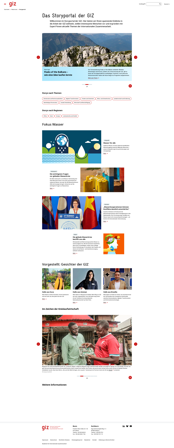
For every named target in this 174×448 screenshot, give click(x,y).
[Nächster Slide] (135, 57)
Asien (51, 116)
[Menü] (5, 4)
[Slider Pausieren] (130, 86)
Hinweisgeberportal (77, 440)
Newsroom (14, 9)
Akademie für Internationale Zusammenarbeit (54, 443)
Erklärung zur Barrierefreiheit (106, 440)
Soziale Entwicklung (66, 102)
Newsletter (87, 440)
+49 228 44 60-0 (81, 432)
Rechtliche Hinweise (64, 440)
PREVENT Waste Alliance (73, 367)
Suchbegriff (142, 4)
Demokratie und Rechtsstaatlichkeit (53, 98)
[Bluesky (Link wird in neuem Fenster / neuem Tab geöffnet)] (127, 427)
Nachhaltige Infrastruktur (50, 102)
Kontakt (94, 440)
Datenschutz (53, 440)
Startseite (6, 9)
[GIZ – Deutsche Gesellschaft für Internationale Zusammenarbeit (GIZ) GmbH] (12, 4)
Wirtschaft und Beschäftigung (82, 102)
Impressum (45, 440)
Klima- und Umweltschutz (104, 98)
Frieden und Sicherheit (88, 98)
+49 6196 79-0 (99, 432)
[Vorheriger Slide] (38, 57)
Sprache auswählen (167, 4)
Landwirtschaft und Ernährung (122, 98)
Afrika (45, 116)
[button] (83, 84)
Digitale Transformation (72, 98)
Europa (58, 116)
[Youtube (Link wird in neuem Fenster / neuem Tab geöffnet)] (131, 427)
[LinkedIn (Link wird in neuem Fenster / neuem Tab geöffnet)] (124, 427)
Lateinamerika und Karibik (70, 116)
